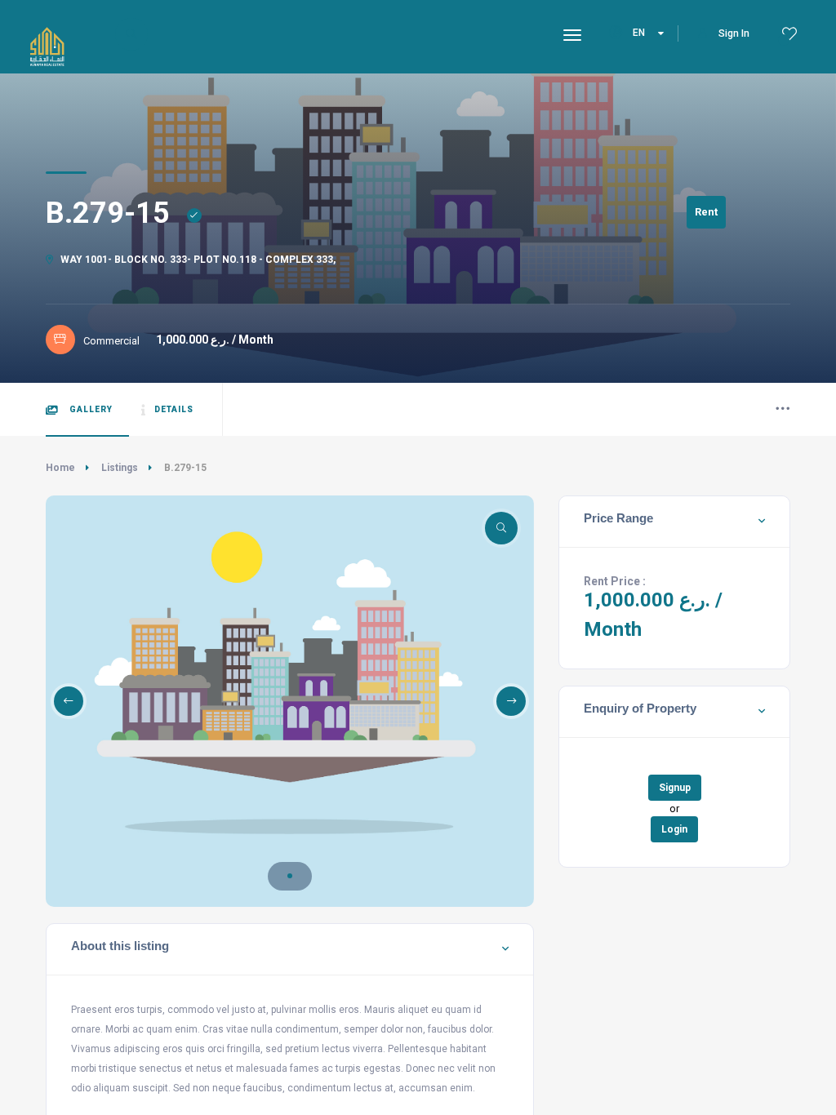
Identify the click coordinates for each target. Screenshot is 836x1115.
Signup (675, 787)
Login (674, 829)
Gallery (90, 409)
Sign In (733, 33)
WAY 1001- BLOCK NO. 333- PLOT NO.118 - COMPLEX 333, (197, 259)
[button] (289, 875)
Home (60, 467)
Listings (119, 467)
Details (173, 409)
